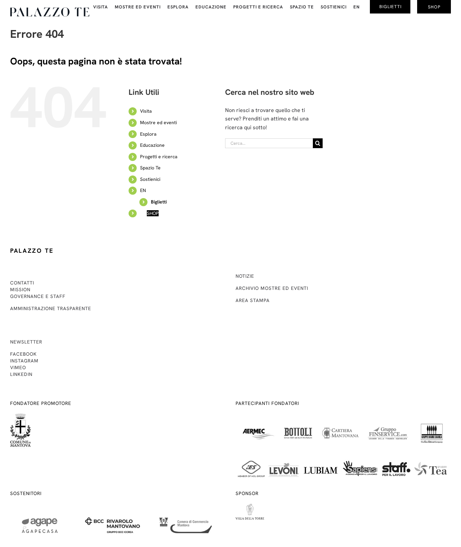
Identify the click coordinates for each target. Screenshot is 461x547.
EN (143, 190)
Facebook (23, 354)
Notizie (245, 276)
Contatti (22, 283)
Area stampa (253, 300)
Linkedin (21, 374)
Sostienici (150, 179)
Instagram (24, 361)
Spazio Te (150, 168)
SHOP (153, 213)
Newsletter (26, 342)
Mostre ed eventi (158, 122)
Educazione (152, 145)
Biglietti (159, 202)
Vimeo (18, 367)
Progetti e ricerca (159, 157)
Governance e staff (37, 296)
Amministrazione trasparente (50, 308)
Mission (20, 289)
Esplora (148, 134)
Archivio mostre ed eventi (272, 288)
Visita (146, 111)
